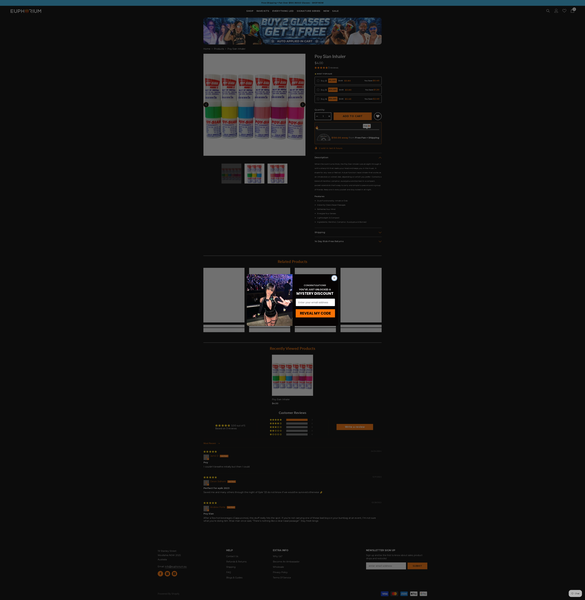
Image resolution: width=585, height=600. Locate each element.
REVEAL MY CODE (315, 313)
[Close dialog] (334, 278)
